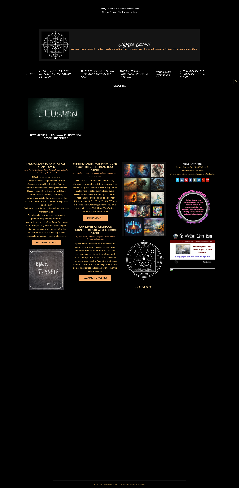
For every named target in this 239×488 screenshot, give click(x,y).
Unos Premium (124, 484)
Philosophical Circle (46, 242)
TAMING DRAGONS (95, 218)
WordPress (141, 484)
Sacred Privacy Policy (100, 484)
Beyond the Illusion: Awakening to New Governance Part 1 (55, 137)
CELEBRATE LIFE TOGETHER (95, 278)
